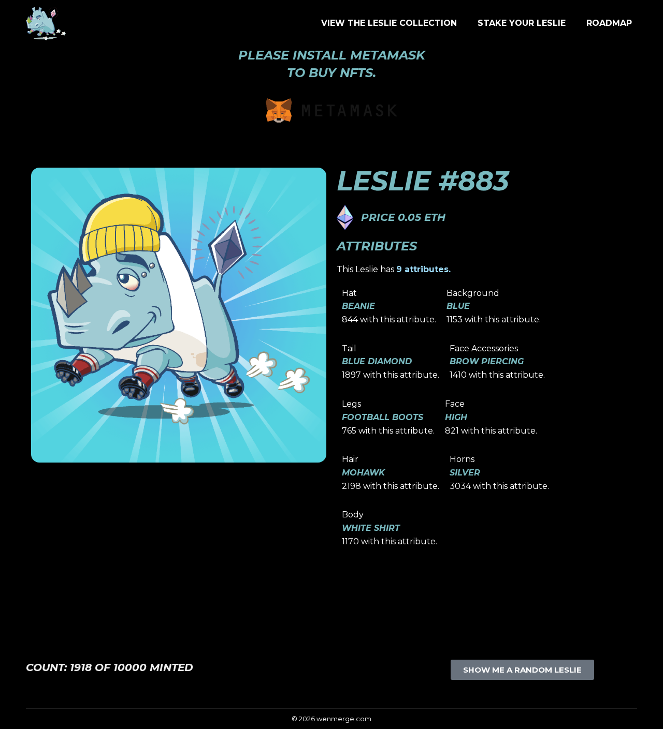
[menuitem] (389, 23)
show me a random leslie (522, 670)
